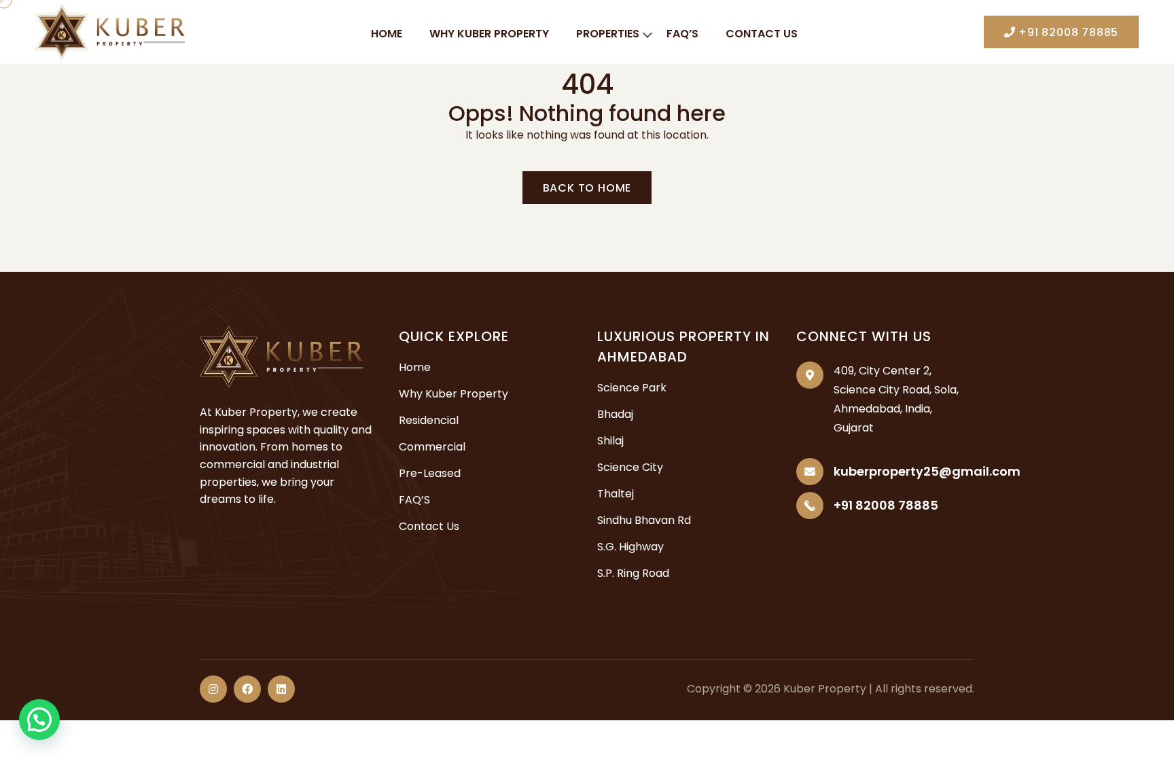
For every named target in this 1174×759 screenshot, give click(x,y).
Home (386, 33)
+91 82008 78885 (1066, 32)
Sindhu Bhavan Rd (644, 520)
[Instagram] (213, 689)
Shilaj (610, 440)
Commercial (432, 447)
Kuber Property (824, 688)
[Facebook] (247, 689)
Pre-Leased (430, 473)
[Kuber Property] (110, 31)
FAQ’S (682, 33)
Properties (607, 33)
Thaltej (615, 493)
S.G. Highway (630, 546)
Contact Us (762, 33)
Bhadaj (615, 414)
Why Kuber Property (489, 33)
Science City (630, 467)
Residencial (429, 420)
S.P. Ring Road (633, 573)
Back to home (587, 188)
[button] (39, 719)
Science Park (631, 387)
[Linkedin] (281, 689)
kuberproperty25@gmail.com (927, 471)
